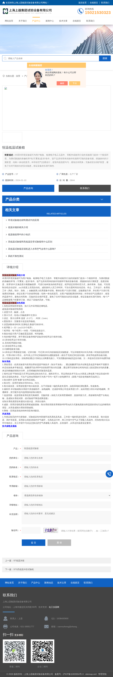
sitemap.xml (91, 674)
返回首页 (82, 2)
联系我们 (105, 2)
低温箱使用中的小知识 (19, 234)
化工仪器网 (54, 607)
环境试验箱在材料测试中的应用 (23, 220)
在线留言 (94, 2)
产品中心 (36, 21)
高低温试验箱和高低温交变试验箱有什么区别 (30, 241)
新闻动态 (48, 582)
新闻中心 (50, 21)
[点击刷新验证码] (50, 530)
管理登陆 (102, 674)
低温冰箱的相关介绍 (18, 227)
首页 (18, 76)
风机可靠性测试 (16, 256)
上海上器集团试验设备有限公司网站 (30, 2)
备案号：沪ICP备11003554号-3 (69, 674)
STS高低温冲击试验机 (23, 569)
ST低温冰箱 (18, 560)
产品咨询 (28, 188)
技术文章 (63, 21)
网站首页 (9, 21)
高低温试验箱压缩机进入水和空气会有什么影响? (32, 249)
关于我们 (23, 21)
